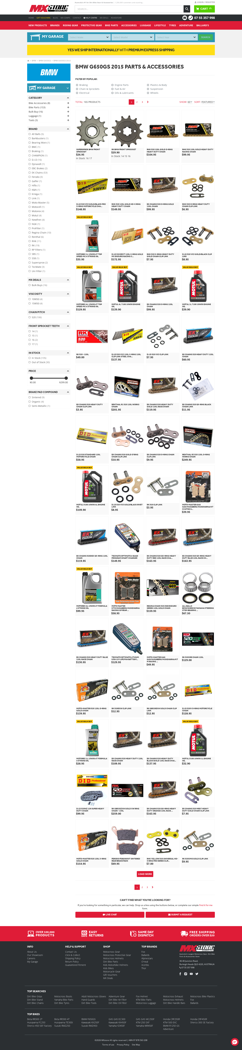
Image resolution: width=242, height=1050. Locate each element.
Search (205, 37)
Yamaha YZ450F (117, 1025)
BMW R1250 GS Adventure (171, 1027)
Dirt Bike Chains (35, 1003)
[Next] (148, 102)
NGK (36, 224)
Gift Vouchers (43, 17)
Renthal (38, 236)
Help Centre (91, 17)
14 (35, 331)
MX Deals (104, 17)
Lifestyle (160, 25)
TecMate (38, 266)
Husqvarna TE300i (63, 1022)
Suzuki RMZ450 (89, 1025)
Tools (33, 120)
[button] (235, 1042)
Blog (55, 17)
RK (35, 245)
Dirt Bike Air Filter (118, 999)
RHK (36, 241)
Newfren (38, 219)
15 (35, 335)
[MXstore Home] (197, 949)
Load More (145, 874)
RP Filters (38, 249)
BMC (36, 146)
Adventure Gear (117, 996)
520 (37, 317)
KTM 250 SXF (142, 1022)
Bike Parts (111, 25)
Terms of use (108, 1044)
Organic (38, 401)
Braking (37, 151)
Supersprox (40, 262)
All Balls (38, 134)
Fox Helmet (142, 996)
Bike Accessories (39, 103)
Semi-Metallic (41, 405)
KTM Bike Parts (143, 999)
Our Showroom (35, 955)
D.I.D (37, 159)
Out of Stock (41, 362)
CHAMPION (39, 155)
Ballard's (202, 25)
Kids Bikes (108, 968)
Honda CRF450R (198, 1019)
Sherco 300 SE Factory (202, 1022)
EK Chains (39, 172)
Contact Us (71, 951)
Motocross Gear (111, 951)
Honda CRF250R (171, 1019)
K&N (36, 189)
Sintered (38, 397)
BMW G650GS (45, 60)
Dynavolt (38, 164)
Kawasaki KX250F (90, 1022)
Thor (143, 968)
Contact (77, 17)
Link (36, 198)
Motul (36, 215)
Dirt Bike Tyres (61, 1003)
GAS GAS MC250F (145, 1019)
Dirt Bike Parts (110, 961)
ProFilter (38, 228)
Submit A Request (181, 914)
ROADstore (116, 17)
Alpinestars (147, 958)
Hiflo (36, 185)
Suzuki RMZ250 (62, 1025)
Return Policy (72, 961)
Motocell (38, 206)
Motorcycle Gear (111, 971)
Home (31, 17)
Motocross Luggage (146, 1003)
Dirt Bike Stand (35, 999)
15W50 (37, 303)
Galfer (37, 181)
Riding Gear (70, 25)
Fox (143, 951)
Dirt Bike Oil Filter (118, 1003)
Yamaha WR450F (144, 1025)
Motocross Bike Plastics (202, 996)
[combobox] (89, 37)
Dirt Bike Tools (88, 1003)
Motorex (38, 211)
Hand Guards (88, 999)
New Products (37, 25)
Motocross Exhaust (173, 996)
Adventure (186, 25)
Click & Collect (72, 955)
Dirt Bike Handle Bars (174, 1003)
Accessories (129, 25)
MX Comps (65, 17)
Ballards (145, 955)
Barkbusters (40, 138)
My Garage (32, 961)
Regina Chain (41, 232)
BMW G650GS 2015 (62, 60)
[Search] (187, 9)
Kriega (37, 194)
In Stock (39, 358)
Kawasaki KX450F (117, 1022)
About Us (32, 951)
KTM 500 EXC (170, 1022)
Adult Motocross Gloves (93, 996)
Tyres (172, 25)
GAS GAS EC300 (117, 1019)
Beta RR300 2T (34, 1019)
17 (35, 344)
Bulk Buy (36, 111)
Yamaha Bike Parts (63, 999)
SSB (35, 258)
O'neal (144, 961)
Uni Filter (38, 271)
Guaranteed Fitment (75, 964)
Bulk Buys (39, 285)
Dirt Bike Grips (34, 996)
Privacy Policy (123, 1044)
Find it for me (206, 905)
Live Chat (111, 914)
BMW (34, 60)
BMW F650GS (88, 1019)
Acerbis (145, 964)
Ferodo (37, 176)
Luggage (145, 25)
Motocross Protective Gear (117, 955)
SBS (35, 254)
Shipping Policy (72, 958)
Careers (31, 958)
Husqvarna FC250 (36, 1022)
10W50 (37, 299)
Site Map (136, 1044)
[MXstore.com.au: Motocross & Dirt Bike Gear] (49, 8)
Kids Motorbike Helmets (115, 964)
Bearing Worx (41, 142)
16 (35, 339)
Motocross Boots (63, 996)
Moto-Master (40, 202)
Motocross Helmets (113, 958)
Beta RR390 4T (61, 1019)
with (121, 50)
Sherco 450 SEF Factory (39, 1025)
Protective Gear (91, 25)
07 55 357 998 (204, 17)
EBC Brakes (39, 168)
